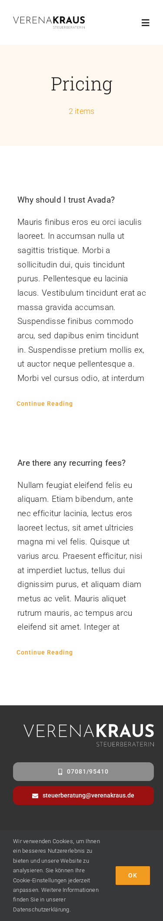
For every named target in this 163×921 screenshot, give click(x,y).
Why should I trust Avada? (66, 200)
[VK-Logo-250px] (49, 20)
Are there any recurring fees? (71, 463)
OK (132, 875)
